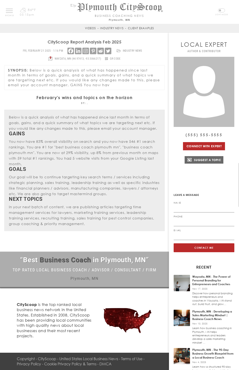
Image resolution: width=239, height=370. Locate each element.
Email (177, 230)
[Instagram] (85, 51)
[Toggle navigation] (9, 10)
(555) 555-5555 (204, 135)
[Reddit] (100, 51)
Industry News (111, 28)
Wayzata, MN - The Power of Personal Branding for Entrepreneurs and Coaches (211, 280)
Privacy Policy (29, 364)
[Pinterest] (93, 51)
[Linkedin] (78, 51)
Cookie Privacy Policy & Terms (70, 364)
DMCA (105, 364)
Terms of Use (131, 358)
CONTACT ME (204, 247)
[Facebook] (70, 51)
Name (177, 202)
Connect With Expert (203, 146)
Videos (90, 28)
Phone (178, 216)
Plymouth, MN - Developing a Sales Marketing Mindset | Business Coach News (212, 315)
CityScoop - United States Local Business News (78, 358)
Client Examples (141, 28)
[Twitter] (108, 51)
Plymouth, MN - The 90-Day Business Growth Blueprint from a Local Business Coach (212, 353)
